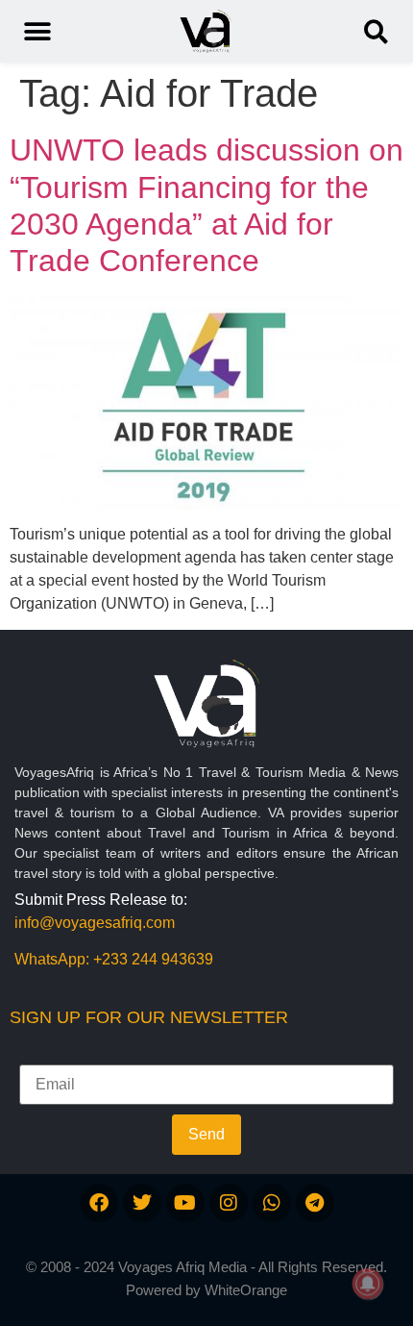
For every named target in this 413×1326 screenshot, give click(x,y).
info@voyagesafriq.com (94, 922)
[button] (376, 31)
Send (206, 1134)
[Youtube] (185, 1203)
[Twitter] (142, 1203)
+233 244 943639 (153, 959)
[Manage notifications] (367, 1283)
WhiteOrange (246, 1290)
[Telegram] (315, 1203)
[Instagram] (228, 1203)
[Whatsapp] (272, 1203)
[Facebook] (99, 1203)
